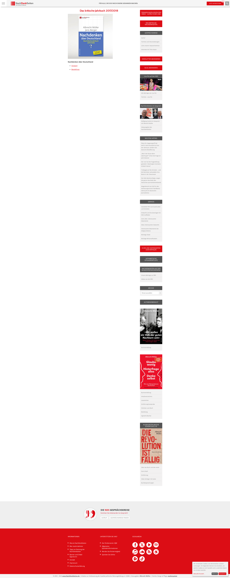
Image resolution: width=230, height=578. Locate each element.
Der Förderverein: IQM (109, 543)
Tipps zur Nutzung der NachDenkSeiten (77, 550)
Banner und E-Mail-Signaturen (76, 556)
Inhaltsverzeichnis (146, 396)
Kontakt (72, 560)
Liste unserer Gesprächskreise (150, 45)
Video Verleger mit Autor (148, 479)
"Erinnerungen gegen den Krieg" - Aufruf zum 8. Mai (151, 13)
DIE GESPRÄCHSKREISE (115, 509)
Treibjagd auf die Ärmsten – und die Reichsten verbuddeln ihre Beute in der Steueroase (151, 172)
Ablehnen (214, 573)
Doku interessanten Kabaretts (150, 225)
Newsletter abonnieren (151, 59)
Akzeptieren (222, 573)
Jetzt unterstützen (216, 3)
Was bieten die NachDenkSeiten (151, 24)
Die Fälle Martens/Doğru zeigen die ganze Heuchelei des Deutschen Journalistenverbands (151, 180)
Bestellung (75, 69)
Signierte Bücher (146, 416)
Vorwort (74, 66)
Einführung (144, 475)
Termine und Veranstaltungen (150, 42)
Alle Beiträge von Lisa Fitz (149, 93)
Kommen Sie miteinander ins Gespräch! (114, 513)
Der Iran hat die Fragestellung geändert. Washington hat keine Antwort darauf (151, 164)
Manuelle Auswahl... (199, 573)
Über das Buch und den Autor (150, 467)
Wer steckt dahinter (76, 546)
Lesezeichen (145, 400)
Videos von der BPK (147, 279)
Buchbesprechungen (147, 483)
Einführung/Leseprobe (148, 404)
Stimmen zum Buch (147, 408)
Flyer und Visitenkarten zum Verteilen (151, 249)
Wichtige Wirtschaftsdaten (149, 238)
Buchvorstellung (146, 347)
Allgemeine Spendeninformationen (110, 547)
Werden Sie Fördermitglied (111, 551)
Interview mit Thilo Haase (149, 49)
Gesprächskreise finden (119, 518)
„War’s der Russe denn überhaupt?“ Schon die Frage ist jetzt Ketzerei (150, 156)
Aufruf (143, 38)
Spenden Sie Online (108, 555)
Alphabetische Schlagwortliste (151, 259)
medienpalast (172, 576)
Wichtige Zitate (145, 235)
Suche (227, 3)
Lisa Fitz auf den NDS (151, 76)
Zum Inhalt (144, 471)
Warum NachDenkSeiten (78, 543)
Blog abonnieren (151, 68)
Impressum (73, 563)
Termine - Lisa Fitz (146, 97)
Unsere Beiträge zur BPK (148, 275)
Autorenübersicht (151, 302)
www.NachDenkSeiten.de (71, 576)
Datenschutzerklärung (77, 566)
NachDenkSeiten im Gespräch (151, 106)
